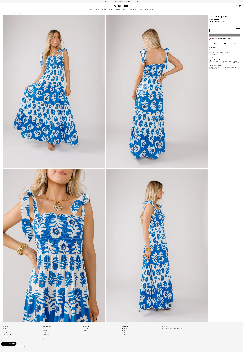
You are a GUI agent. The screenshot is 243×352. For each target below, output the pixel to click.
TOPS (110, 9)
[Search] (237, 5)
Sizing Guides (46, 334)
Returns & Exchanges (47, 336)
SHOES (140, 9)
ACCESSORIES (132, 9)
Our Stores (5, 330)
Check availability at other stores (218, 40)
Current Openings (7, 334)
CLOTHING (96, 9)
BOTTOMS (124, 9)
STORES (146, 9)
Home (4, 13)
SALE (151, 9)
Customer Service (87, 328)
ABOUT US (5, 326)
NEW (90, 9)
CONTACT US (86, 326)
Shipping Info (46, 332)
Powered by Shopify (21, 346)
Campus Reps (6, 336)
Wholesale (85, 330)
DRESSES (104, 9)
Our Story (5, 328)
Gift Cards (45, 330)
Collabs (44, 338)
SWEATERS (117, 9)
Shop (7, 13)
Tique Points (45, 328)
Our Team (5, 332)
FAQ (4, 338)
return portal (179, 328)
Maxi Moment (12, 13)
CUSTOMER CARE (47, 326)
